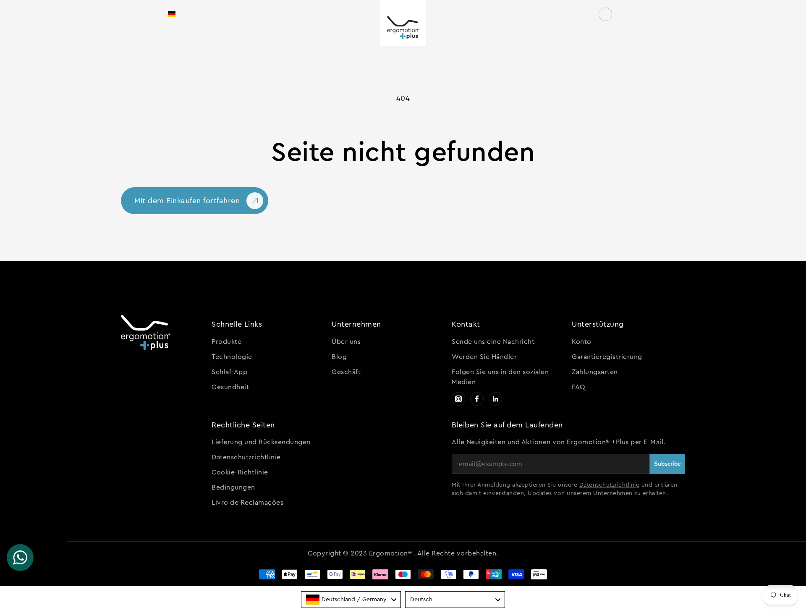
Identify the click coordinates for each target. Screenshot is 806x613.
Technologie (232, 357)
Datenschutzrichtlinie (246, 457)
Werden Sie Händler (484, 357)
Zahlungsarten (595, 372)
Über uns (346, 341)
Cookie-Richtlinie (240, 472)
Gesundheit (230, 387)
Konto (581, 341)
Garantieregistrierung (607, 357)
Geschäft (346, 372)
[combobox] (351, 599)
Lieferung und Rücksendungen (261, 442)
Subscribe (667, 464)
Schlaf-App (229, 372)
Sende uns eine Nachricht (493, 341)
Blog (339, 357)
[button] (181, 14)
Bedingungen (233, 487)
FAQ (579, 387)
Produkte (226, 341)
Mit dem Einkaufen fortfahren (187, 200)
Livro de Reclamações (247, 502)
